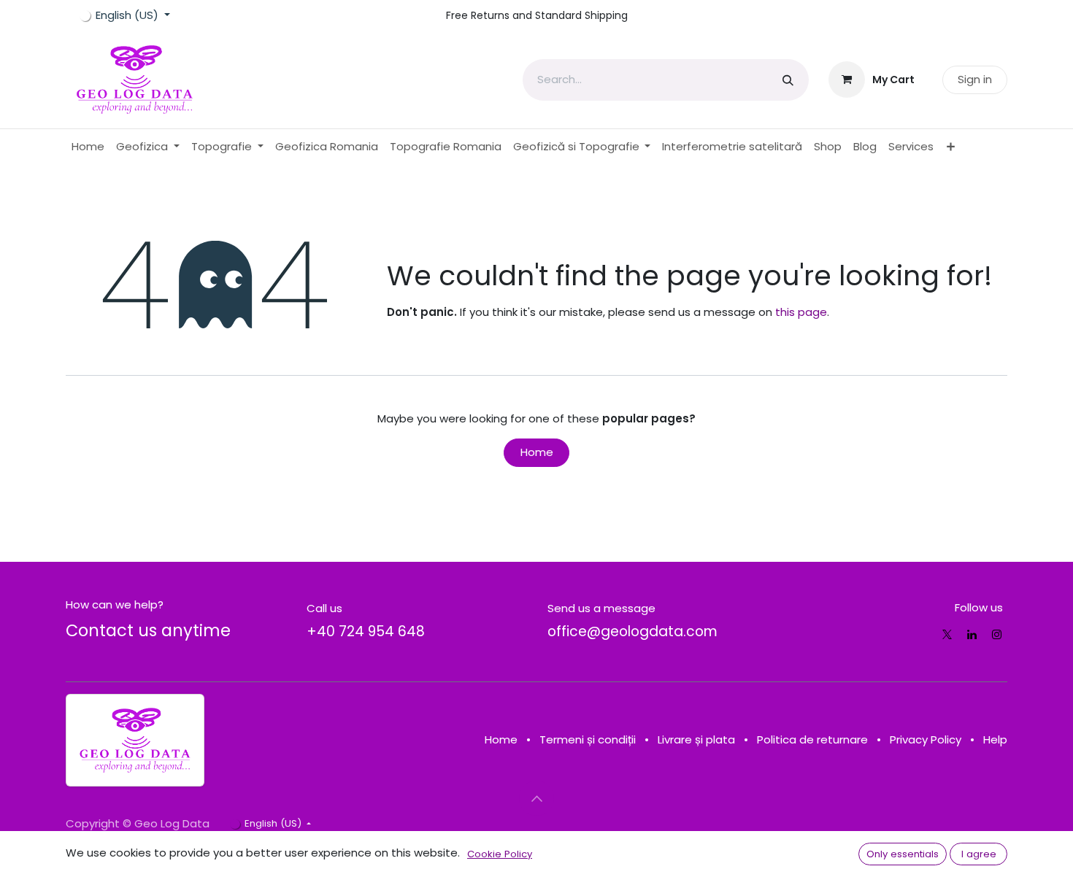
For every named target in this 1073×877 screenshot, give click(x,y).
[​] (947, 634)
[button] (536, 798)
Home (536, 452)
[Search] (788, 80)
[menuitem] (88, 147)
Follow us (979, 607)
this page (801, 312)
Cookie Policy (499, 854)
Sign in (975, 79)
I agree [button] (978, 854)
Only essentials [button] (902, 854)
